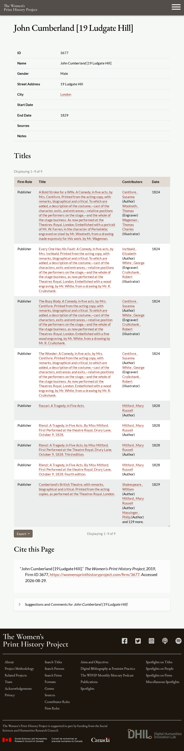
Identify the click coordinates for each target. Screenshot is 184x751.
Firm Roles (52, 708)
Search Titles (53, 662)
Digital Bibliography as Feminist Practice (108, 668)
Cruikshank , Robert (131, 274)
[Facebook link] (124, 642)
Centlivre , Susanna (130, 355)
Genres (49, 688)
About (9, 662)
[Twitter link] (138, 642)
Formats (50, 681)
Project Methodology (19, 668)
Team (8, 681)
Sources (50, 695)
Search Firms (53, 675)
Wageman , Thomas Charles (130, 224)
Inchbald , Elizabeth (129, 251)
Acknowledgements (18, 688)
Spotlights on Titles (159, 662)
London (65, 94)
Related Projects (16, 675)
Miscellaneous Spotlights (162, 681)
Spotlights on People (159, 668)
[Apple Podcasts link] (165, 642)
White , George (133, 263)
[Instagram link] (151, 642)
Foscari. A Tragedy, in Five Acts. (62, 406)
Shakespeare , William (132, 486)
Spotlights (87, 688)
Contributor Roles (57, 701)
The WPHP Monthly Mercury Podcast (107, 675)
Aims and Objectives (94, 662)
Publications (89, 681)
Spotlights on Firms (159, 675)
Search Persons (54, 668)
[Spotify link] (178, 642)
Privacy (10, 695)
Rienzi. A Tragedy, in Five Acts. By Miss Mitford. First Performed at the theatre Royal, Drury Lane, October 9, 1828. (75, 430)
